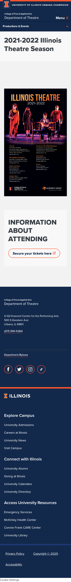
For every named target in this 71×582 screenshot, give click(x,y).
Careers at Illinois (15, 432)
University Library (16, 535)
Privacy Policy (15, 553)
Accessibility (14, 564)
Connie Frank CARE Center (22, 527)
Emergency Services (18, 512)
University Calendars (18, 484)
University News (15, 440)
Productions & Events (16, 26)
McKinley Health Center (20, 520)
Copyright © (45, 553)
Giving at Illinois (14, 476)
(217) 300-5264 (13, 331)
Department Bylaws (16, 355)
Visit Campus (13, 448)
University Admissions (19, 425)
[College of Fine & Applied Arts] (21, 14)
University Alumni (16, 468)
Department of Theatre (21, 18)
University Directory (17, 491)
